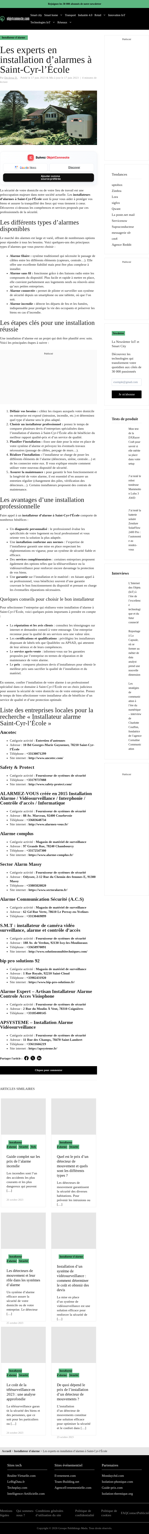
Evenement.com (65, 1475)
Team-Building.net (67, 1481)
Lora (115, 197)
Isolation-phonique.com (117, 1481)
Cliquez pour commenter (48, 1070)
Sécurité (23, 1147)
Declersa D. (11, 77)
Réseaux (62, 22)
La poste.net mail (123, 215)
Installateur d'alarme (13, 37)
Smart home (51, 15)
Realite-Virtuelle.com (21, 1475)
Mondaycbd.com (113, 1475)
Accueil (6, 1451)
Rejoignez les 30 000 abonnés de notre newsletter (74, 4)
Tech (33, 1147)
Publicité (143, 1513)
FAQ (124, 1513)
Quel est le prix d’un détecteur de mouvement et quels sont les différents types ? (72, 1166)
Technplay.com (17, 1487)
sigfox (116, 203)
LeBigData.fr (16, 1481)
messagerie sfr (121, 232)
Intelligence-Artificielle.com (26, 1493)
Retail (97, 15)
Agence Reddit (121, 244)
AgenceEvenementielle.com (73, 1487)
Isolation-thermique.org (117, 1493)
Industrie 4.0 (85, 15)
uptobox (117, 185)
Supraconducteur (123, 226)
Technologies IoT (40, 22)
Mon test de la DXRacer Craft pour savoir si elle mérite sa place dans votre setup (134, 446)
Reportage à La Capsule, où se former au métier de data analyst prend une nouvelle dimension (134, 653)
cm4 (114, 238)
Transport (70, 15)
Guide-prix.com (112, 1487)
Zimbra (116, 191)
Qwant (116, 209)
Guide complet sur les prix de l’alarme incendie (23, 1161)
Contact (132, 1513)
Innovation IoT (116, 15)
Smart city (36, 15)
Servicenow (119, 221)
